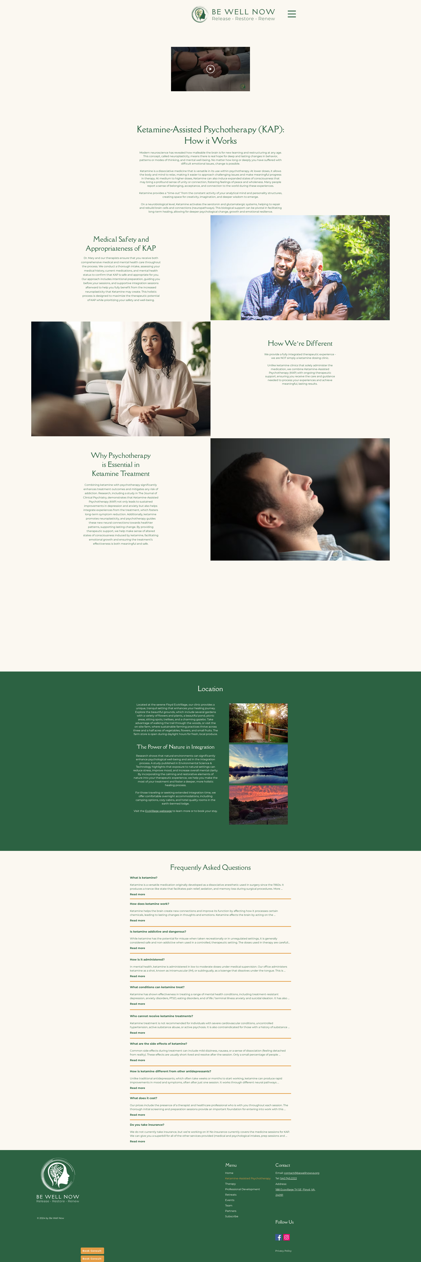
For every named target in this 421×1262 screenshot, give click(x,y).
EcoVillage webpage (158, 811)
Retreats (230, 1194)
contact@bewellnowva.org (301, 1173)
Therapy (230, 1183)
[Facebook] (278, 1237)
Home (229, 1173)
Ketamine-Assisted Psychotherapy (239, 1178)
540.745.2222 (288, 1178)
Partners (230, 1211)
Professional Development (239, 1189)
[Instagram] (286, 1237)
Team (228, 1205)
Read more (137, 894)
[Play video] (210, 69)
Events (229, 1200)
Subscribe (231, 1216)
